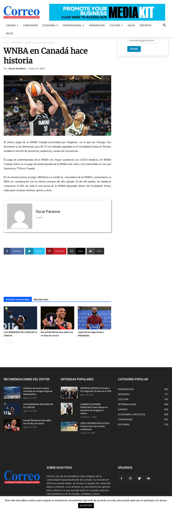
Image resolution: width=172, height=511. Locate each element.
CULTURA (115, 25)
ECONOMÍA (48, 25)
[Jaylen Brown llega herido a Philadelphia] (94, 317)
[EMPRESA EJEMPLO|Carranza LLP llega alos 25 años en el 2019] (69, 392)
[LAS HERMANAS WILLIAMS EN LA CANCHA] (20, 317)
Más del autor (41, 299)
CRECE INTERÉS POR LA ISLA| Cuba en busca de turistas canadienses (95, 426)
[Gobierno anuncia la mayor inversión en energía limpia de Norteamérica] (12, 392)
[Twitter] (139, 478)
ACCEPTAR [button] (86, 505)
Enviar (134, 48)
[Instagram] (130, 478)
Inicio (6, 42)
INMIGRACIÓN (97, 25)
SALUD (131, 25)
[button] (164, 25)
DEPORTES (146, 25)
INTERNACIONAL (72, 25)
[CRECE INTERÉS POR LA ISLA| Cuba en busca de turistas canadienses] (69, 426)
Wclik (9, 33)
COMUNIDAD (30, 25)
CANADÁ (11, 25)
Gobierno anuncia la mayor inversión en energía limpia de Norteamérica (37, 391)
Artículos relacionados (18, 299)
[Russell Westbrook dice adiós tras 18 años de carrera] (57, 317)
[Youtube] (148, 478)
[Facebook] (121, 478)
